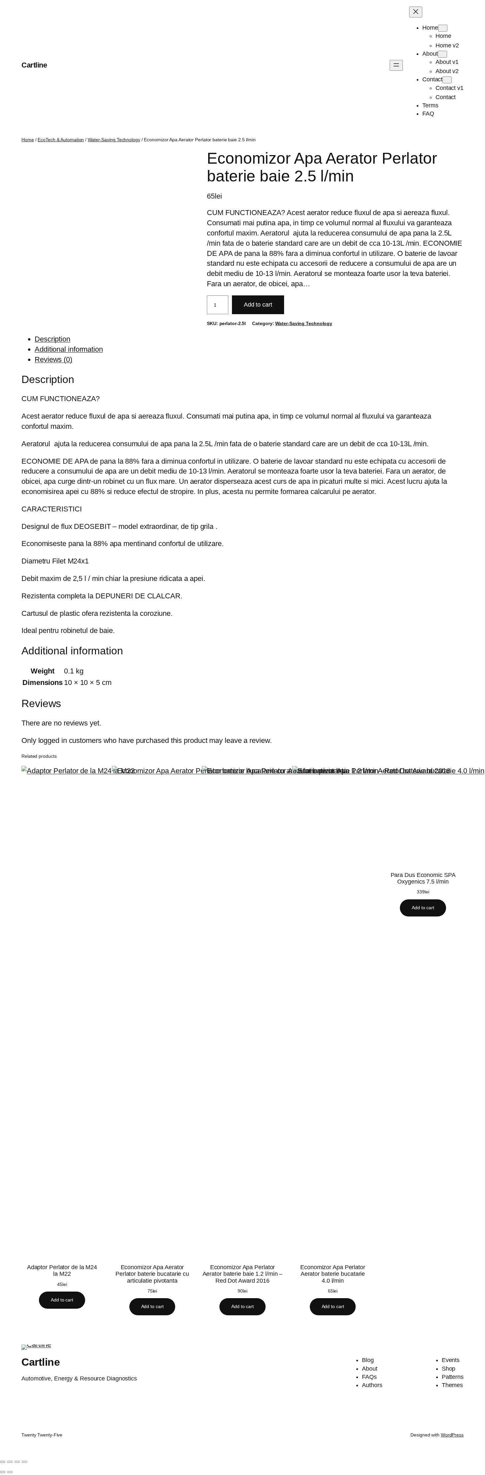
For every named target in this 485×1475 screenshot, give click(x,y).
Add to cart (258, 304)
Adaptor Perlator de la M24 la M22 (62, 1270)
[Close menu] (415, 12)
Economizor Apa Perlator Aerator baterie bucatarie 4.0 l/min (332, 1274)
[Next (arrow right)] (10, 1472)
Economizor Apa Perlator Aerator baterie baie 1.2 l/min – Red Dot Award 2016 (243, 1274)
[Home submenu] (442, 28)
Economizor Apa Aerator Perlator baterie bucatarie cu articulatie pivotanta (152, 1274)
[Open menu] (396, 65)
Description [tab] (52, 339)
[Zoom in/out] (2, 1462)
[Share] (17, 1462)
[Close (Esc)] (24, 1462)
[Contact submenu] (447, 79)
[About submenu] (442, 54)
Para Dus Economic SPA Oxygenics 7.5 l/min (423, 878)
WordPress (452, 1434)
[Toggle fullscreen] (10, 1462)
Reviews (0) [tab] (53, 359)
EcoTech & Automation (61, 139)
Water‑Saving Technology (114, 139)
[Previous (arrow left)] (2, 1472)
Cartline (34, 65)
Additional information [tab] (69, 349)
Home (27, 139)
